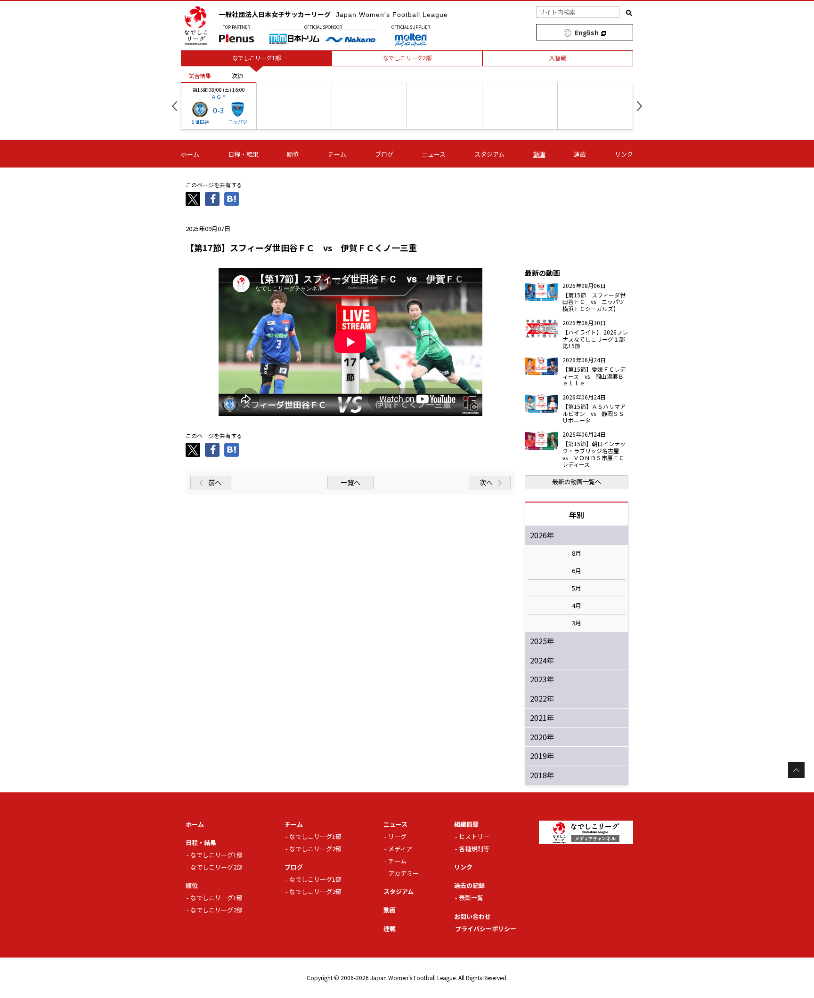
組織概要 (466, 824)
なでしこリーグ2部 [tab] (407, 58)
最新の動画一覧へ (576, 481)
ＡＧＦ (219, 96)
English (587, 32)
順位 (293, 154)
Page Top (796, 770)
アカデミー (403, 873)
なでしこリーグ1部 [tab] (256, 58)
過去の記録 (469, 885)
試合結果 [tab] (199, 76)
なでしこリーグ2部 (216, 866)
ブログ (384, 154)
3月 (576, 623)
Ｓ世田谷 (199, 121)
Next (639, 106)
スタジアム (489, 154)
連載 (580, 154)
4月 (576, 605)
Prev (174, 106)
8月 (576, 553)
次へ (486, 482)
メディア (400, 848)
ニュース (434, 154)
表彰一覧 (471, 897)
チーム (337, 154)
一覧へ (350, 482)
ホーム (190, 154)
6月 (576, 571)
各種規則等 (474, 848)
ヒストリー (474, 836)
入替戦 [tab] (557, 58)
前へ (214, 482)
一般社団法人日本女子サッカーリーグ (333, 14)
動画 (539, 154)
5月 (576, 588)
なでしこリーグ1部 (216, 854)
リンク (624, 154)
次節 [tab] (237, 76)
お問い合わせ (472, 916)
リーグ (397, 836)
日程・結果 (243, 154)
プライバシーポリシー (485, 928)
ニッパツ (237, 121)
